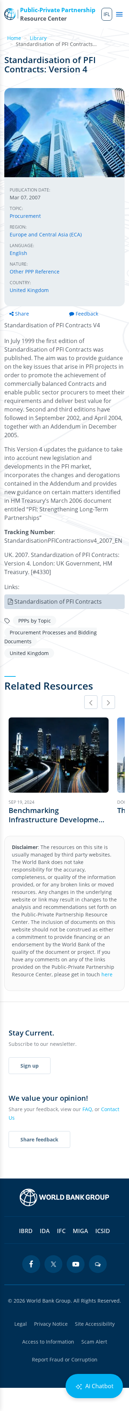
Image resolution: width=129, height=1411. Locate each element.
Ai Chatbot (99, 1386)
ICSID (102, 1231)
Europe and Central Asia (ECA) (46, 234)
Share (22, 313)
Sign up (29, 1065)
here (107, 974)
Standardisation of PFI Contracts (58, 601)
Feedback (87, 313)
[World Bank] (64, 1197)
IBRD (26, 1231)
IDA (45, 1231)
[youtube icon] (76, 1264)
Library (38, 38)
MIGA (80, 1231)
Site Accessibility (95, 1323)
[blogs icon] (98, 1264)
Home (14, 38)
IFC (61, 1231)
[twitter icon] (53, 1264)
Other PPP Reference (34, 271)
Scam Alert (94, 1341)
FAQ (87, 1109)
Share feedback (39, 1139)
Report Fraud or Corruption (64, 1359)
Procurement (25, 216)
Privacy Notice (51, 1323)
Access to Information (48, 1341)
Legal (20, 1323)
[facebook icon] (31, 1264)
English (18, 253)
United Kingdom (29, 290)
